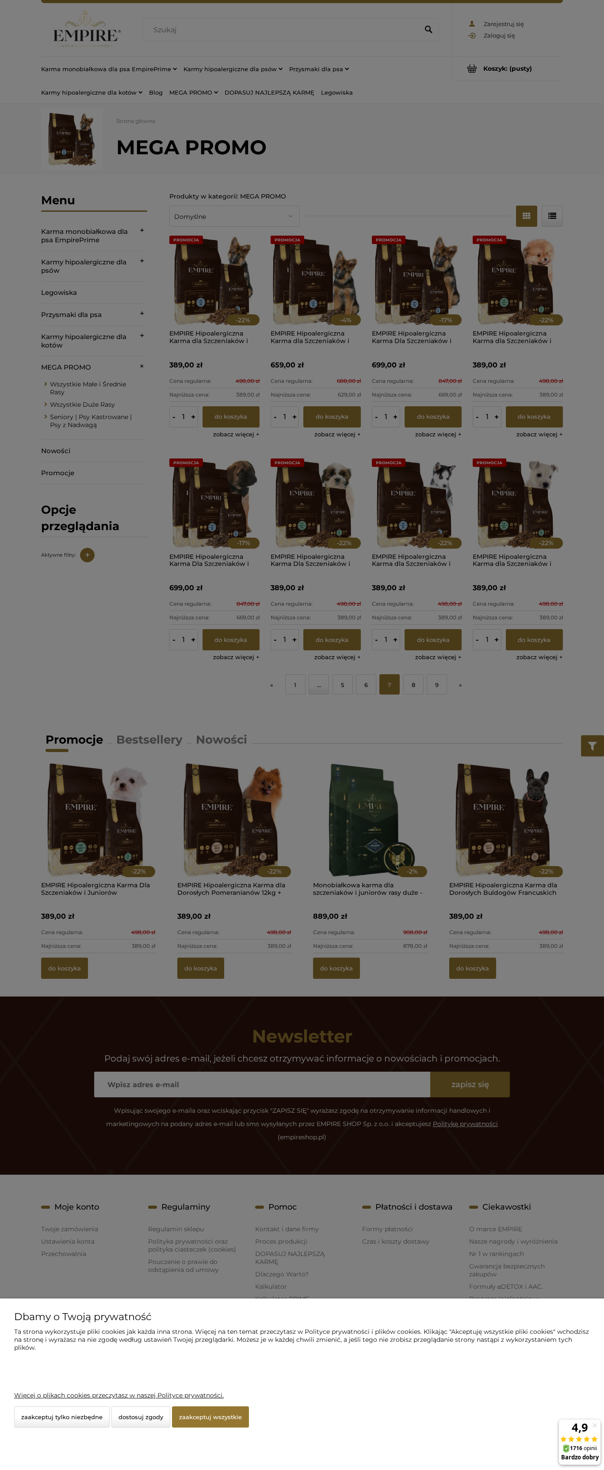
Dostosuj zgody (141, 1416)
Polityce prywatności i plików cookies (363, 1332)
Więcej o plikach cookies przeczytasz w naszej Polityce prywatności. (119, 1395)
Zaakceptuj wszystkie (210, 1416)
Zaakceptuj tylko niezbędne (62, 1416)
